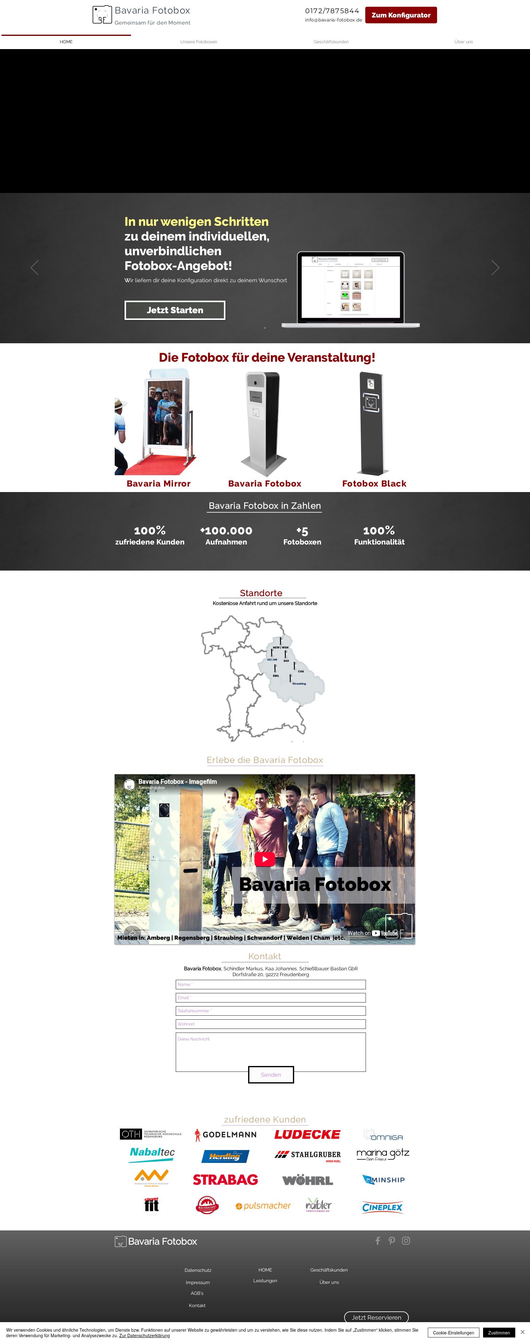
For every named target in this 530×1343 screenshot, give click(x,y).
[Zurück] (34, 268)
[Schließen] (522, 1332)
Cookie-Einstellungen (453, 1333)
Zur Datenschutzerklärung (144, 1335)
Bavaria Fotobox (152, 10)
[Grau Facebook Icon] (377, 1240)
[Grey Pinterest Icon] (391, 1240)
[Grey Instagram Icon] (406, 1240)
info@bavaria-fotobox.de (333, 20)
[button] (376, 1317)
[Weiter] (495, 268)
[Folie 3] (265, 328)
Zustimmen (499, 1333)
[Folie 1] (265, 555)
